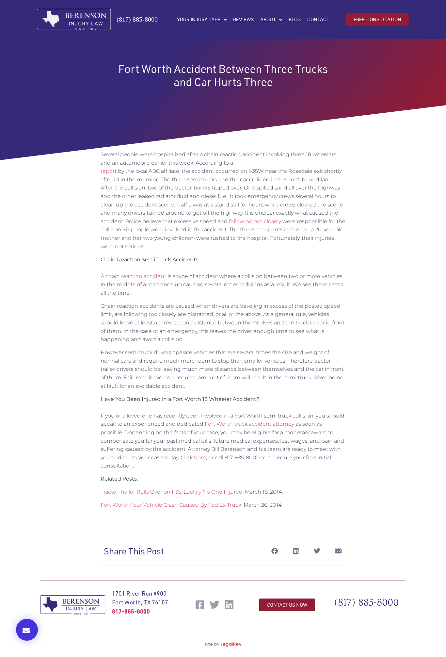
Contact (318, 20)
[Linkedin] (229, 605)
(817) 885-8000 (137, 19)
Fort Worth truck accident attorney (249, 424)
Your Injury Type (198, 20)
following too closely (255, 221)
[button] (27, 630)
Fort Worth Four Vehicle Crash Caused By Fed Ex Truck (171, 505)
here (200, 457)
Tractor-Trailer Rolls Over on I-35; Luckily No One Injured (172, 492)
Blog (295, 20)
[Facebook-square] (200, 605)
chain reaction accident (135, 276)
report (109, 171)
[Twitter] (214, 605)
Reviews (243, 20)
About (268, 20)
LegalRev (231, 644)
